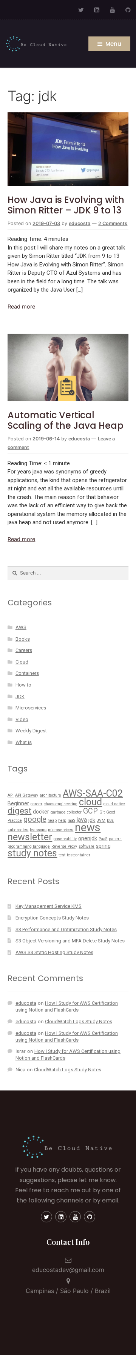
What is (23, 742)
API (11, 795)
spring (103, 846)
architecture (50, 795)
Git (102, 812)
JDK (20, 696)
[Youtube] (113, 10)
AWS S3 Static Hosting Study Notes (54, 952)
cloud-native (114, 804)
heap (52, 820)
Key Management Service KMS (48, 906)
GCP (90, 811)
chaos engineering (60, 804)
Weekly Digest (31, 730)
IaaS (71, 820)
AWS (20, 627)
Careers (23, 650)
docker (41, 812)
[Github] (128, 10)
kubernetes (18, 829)
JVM (101, 820)
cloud (90, 802)
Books (22, 639)
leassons (38, 829)
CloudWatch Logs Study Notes (78, 1021)
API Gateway (26, 795)
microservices (60, 829)
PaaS (103, 838)
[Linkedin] (60, 1216)
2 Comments (112, 223)
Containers (27, 673)
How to (23, 685)
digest (19, 811)
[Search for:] (68, 573)
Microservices (30, 708)
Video (21, 719)
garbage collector (66, 812)
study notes (32, 853)
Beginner (18, 803)
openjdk (87, 838)
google (34, 819)
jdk (91, 820)
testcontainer (78, 855)
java (82, 819)
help (62, 820)
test (62, 855)
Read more (21, 306)
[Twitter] (81, 10)
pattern (115, 838)
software (86, 846)
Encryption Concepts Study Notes (52, 918)
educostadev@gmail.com (68, 1269)
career (36, 804)
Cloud (21, 662)
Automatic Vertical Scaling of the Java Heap (66, 420)
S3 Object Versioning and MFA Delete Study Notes (70, 941)
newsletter (30, 837)
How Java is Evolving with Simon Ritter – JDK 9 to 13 (66, 205)
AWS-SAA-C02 (93, 793)
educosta (79, 223)
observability (65, 838)
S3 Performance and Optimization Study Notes (66, 929)
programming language (29, 846)
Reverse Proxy (64, 846)
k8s (110, 820)
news (87, 827)
